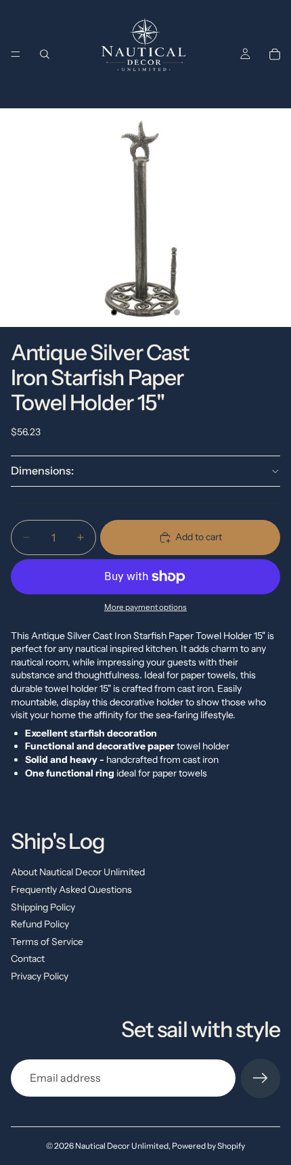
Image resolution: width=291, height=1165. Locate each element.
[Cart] (275, 54)
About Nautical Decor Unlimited (78, 872)
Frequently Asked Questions (71, 889)
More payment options (145, 607)
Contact (28, 958)
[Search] (45, 54)
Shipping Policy (43, 907)
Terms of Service (47, 942)
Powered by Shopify (208, 1146)
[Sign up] (260, 1078)
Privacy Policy (39, 976)
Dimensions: (42, 470)
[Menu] (15, 54)
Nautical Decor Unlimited (122, 1146)
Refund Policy (40, 924)
